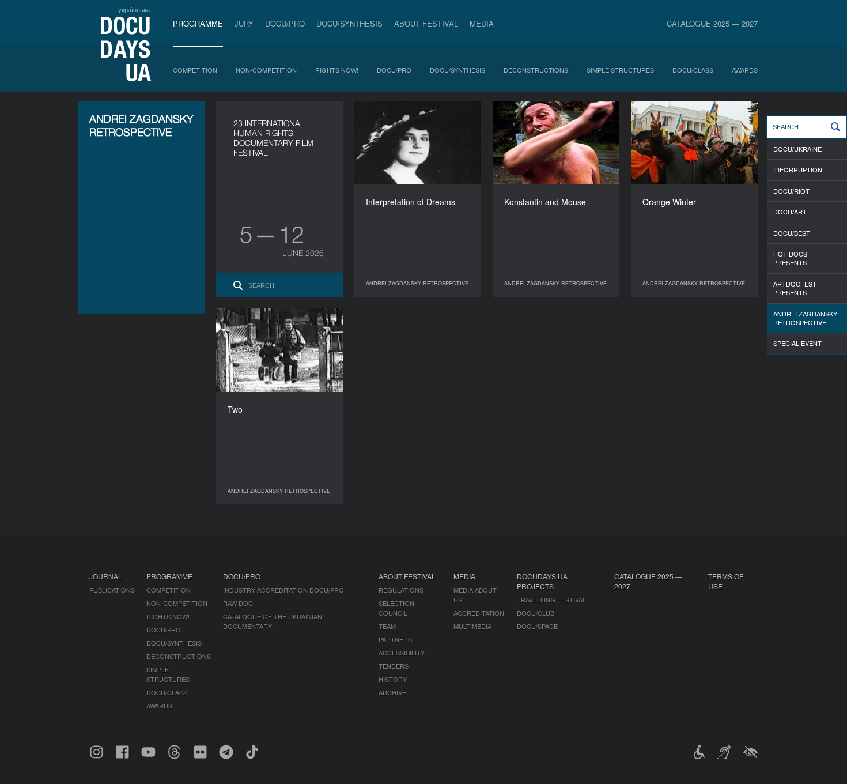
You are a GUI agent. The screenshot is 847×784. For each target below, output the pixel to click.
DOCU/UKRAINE (797, 148)
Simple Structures (620, 69)
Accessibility (402, 652)
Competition (195, 69)
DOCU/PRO (285, 23)
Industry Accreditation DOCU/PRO (283, 589)
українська (134, 9)
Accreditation (478, 612)
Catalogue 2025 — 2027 (712, 23)
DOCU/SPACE (537, 626)
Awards (745, 69)
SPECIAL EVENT (797, 343)
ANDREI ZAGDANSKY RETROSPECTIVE (805, 318)
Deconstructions (536, 69)
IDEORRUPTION (797, 169)
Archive (392, 692)
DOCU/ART (790, 211)
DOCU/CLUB (535, 612)
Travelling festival (551, 599)
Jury (244, 23)
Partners (395, 639)
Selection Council (396, 607)
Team (387, 626)
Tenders (394, 665)
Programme (198, 23)
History (393, 679)
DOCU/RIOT (791, 190)
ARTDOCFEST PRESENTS (794, 288)
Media (482, 23)
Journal (105, 576)
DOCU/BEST (791, 233)
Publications (112, 589)
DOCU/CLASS (692, 69)
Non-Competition (266, 69)
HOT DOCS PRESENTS (790, 258)
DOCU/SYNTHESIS (349, 23)
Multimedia (472, 626)
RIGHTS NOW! (336, 69)
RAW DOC (238, 603)
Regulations (401, 589)
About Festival (426, 23)
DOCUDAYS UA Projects (542, 581)
